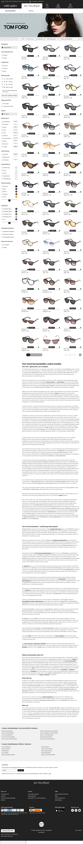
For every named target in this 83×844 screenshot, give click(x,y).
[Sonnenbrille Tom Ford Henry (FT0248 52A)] (51, 339)
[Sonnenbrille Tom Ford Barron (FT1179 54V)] (51, 203)
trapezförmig (7, 178)
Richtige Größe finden (9, 95)
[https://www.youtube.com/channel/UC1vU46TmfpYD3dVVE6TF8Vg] (79, 810)
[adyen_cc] (2, 810)
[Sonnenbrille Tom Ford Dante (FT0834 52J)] (51, 164)
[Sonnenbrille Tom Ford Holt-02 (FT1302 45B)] (30, 125)
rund (4, 173)
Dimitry (72, 669)
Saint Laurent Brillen (46, 748)
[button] (10, 5)
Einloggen (58, 7)
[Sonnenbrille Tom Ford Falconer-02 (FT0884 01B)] (72, 184)
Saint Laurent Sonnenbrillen (9, 738)
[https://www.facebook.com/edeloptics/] (72, 810)
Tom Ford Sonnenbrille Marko (43, 553)
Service (30, 791)
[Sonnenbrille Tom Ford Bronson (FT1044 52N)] (30, 164)
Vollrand (5, 154)
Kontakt (3, 800)
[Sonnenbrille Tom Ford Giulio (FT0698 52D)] (51, 261)
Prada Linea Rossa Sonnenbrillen (49, 731)
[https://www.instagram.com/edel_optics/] (76, 810)
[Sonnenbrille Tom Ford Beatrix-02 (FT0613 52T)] (51, 67)
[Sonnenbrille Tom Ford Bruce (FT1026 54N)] (30, 242)
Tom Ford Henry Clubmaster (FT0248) (34, 643)
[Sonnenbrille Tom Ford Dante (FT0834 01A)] (72, 300)
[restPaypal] (13, 810)
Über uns (3, 791)
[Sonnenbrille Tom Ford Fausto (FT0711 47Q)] (72, 125)
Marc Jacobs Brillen (46, 750)
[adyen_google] (22, 810)
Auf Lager (6, 103)
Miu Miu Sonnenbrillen (8, 733)
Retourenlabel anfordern (61, 794)
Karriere (3, 796)
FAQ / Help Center (60, 798)
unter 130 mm (9, 79)
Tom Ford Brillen (6, 746)
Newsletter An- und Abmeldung (37, 798)
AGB (2, 834)
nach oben (78, 830)
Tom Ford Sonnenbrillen (8, 737)
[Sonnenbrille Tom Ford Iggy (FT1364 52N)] (51, 48)
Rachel (27, 590)
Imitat (60, 495)
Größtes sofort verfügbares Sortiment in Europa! (16, 1)
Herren (5, 58)
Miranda (26, 566)
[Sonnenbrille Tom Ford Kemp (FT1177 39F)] (51, 145)
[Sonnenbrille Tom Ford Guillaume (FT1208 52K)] (51, 300)
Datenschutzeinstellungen (8, 798)
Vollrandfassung (26, 580)
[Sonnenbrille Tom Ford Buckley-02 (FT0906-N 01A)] (51, 184)
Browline (24, 647)
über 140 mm (8, 87)
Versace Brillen (45, 746)
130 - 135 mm (8, 81)
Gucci (56, 393)
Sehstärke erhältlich (8, 231)
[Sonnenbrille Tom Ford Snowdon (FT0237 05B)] (30, 184)
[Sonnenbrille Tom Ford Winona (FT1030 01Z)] (72, 320)
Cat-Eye (5, 135)
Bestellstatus (58, 800)
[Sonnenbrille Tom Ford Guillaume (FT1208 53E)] (72, 222)
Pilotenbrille (61, 579)
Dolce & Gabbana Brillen (8, 754)
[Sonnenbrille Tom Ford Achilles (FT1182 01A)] (30, 281)
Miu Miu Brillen (6, 748)
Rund (4, 127)
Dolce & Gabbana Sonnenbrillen (49, 733)
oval (4, 170)
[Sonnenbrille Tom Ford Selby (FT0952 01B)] (72, 261)
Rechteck (5, 124)
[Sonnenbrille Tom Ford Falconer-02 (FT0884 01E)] (72, 86)
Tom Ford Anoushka (70, 661)
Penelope (33, 671)
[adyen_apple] (18, 810)
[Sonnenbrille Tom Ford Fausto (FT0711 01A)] (30, 106)
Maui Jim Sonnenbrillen (46, 735)
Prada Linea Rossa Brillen (48, 754)
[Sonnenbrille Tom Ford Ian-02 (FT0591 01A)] (30, 222)
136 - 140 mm (8, 84)
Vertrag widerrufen (8, 830)
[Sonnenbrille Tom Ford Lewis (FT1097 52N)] (30, 145)
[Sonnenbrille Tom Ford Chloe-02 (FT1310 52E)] (30, 320)
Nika (29, 635)
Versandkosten (32, 796)
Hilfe (56, 791)
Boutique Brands (47, 696)
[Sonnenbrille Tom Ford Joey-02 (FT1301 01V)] (72, 145)
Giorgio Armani (50, 382)
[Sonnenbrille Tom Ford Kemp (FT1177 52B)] (72, 281)
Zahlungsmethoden (33, 794)
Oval (4, 132)
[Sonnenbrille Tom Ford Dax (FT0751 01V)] (51, 86)
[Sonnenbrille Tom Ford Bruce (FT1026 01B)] (72, 339)
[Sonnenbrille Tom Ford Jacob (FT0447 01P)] (30, 67)
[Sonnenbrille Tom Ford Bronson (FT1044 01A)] (51, 320)
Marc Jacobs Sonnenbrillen (47, 738)
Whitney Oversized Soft (59, 540)
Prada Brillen (5, 750)
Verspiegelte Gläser (8, 237)
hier (33, 667)
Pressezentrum (5, 794)
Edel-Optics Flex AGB (7, 836)
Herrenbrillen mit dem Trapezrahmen (32, 601)
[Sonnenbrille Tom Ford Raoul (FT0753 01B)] (51, 125)
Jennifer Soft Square (56, 529)
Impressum (15, 834)
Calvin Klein (60, 382)
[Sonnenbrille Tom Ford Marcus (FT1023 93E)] (30, 203)
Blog (56, 796)
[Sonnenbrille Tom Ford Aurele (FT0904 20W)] (51, 242)
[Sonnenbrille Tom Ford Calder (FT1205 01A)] (30, 86)
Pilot (4, 130)
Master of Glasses (44, 674)
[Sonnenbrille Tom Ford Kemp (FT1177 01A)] (72, 242)
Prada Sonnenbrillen (7, 731)
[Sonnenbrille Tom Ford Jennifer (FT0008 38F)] (30, 300)
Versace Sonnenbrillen (46, 737)
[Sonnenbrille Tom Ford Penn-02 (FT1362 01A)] (51, 222)
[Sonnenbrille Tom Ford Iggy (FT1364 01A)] (72, 67)
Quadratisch (6, 121)
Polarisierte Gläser (8, 234)
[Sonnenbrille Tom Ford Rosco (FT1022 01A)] (72, 48)
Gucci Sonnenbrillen (7, 735)
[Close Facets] (9, 39)
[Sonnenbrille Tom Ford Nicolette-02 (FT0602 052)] (51, 281)
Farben (74, 659)
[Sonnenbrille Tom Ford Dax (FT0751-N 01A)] (30, 48)
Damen (5, 55)
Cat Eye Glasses (59, 635)
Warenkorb (70, 7)
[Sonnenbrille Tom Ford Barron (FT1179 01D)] (72, 106)
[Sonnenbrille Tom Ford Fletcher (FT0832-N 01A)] (51, 106)
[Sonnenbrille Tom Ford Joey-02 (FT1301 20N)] (72, 203)
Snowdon (64, 669)
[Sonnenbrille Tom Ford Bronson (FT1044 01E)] (72, 164)
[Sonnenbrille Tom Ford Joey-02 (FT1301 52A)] (30, 261)
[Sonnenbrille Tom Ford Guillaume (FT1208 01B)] (30, 339)
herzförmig (6, 167)
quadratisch (6, 176)
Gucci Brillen (5, 752)
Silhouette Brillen (46, 752)
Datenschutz (7, 834)
